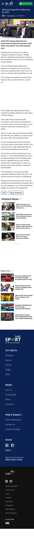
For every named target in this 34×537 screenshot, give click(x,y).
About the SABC (11, 486)
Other (7, 374)
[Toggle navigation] (3, 4)
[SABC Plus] (8, 450)
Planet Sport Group (13, 460)
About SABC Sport (13, 420)
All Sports (9, 355)
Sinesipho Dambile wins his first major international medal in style (23, 307)
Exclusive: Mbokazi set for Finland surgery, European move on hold (23, 277)
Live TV (8, 390)
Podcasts (9, 404)
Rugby (8, 370)
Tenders (8, 498)
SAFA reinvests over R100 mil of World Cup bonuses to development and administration (24, 206)
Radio (7, 399)
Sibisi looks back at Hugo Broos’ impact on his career (24, 297)
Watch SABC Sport (27, 3)
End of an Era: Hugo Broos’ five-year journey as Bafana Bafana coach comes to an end (24, 236)
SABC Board (10, 509)
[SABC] (10, 473)
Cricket (8, 365)
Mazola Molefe (11, 15)
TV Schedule (10, 395)
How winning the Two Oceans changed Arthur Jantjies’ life (23, 287)
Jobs (7, 494)
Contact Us (10, 424)
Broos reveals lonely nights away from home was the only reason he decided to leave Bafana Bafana (24, 226)
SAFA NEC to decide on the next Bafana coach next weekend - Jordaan (24, 216)
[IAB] (7, 523)
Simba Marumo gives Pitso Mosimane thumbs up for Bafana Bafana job (23, 316)
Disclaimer (9, 505)
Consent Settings (12, 429)
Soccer (8, 360)
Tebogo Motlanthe (15, 193)
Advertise (9, 501)
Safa (3, 193)
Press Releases (11, 513)
